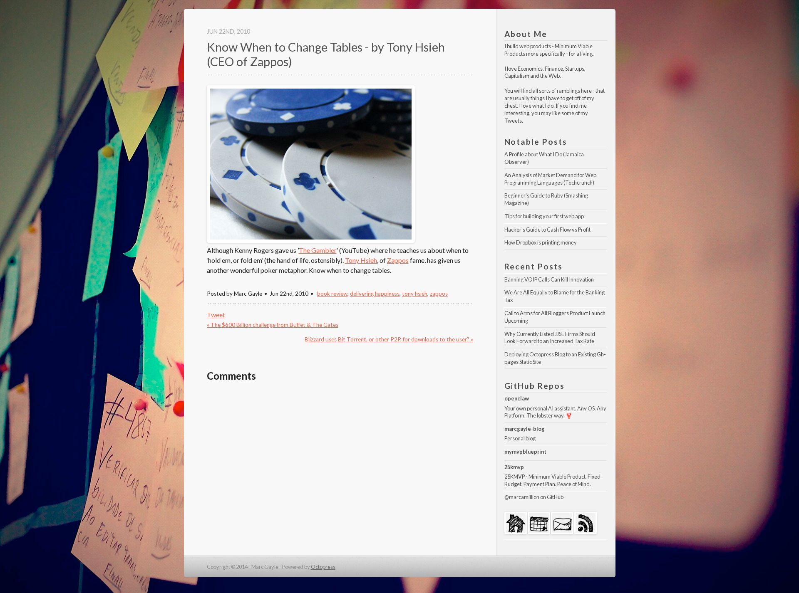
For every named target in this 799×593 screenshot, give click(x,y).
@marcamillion (521, 497)
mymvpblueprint (525, 451)
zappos (439, 293)
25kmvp (514, 467)
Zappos (398, 260)
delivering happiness (375, 293)
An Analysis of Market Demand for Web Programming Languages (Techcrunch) (550, 179)
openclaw (516, 398)
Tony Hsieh (361, 260)
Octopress (323, 566)
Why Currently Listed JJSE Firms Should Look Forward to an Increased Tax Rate (550, 338)
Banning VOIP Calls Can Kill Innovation (549, 279)
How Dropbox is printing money (540, 242)
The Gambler (318, 250)
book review (332, 293)
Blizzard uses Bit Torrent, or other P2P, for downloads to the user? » (389, 339)
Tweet (216, 315)
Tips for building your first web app (544, 216)
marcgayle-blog (524, 428)
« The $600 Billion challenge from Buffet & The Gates (272, 324)
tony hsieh (414, 293)
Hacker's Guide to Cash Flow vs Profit (547, 229)
